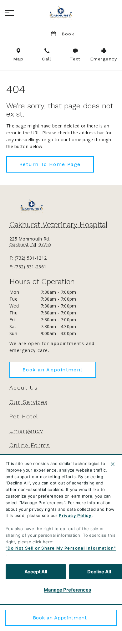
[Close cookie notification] (112, 464)
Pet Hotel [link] (23, 416)
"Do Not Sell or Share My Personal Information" (61, 548)
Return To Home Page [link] (50, 164)
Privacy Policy (75, 515)
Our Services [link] (28, 402)
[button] (9, 13)
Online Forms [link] (29, 445)
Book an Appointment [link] (60, 618)
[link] (61, 13)
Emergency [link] (26, 431)
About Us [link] (23, 387)
